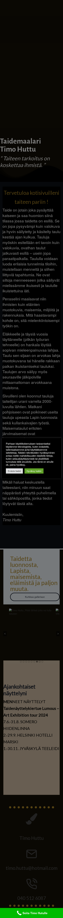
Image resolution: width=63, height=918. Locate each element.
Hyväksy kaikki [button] (34, 471)
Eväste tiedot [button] (14, 471)
